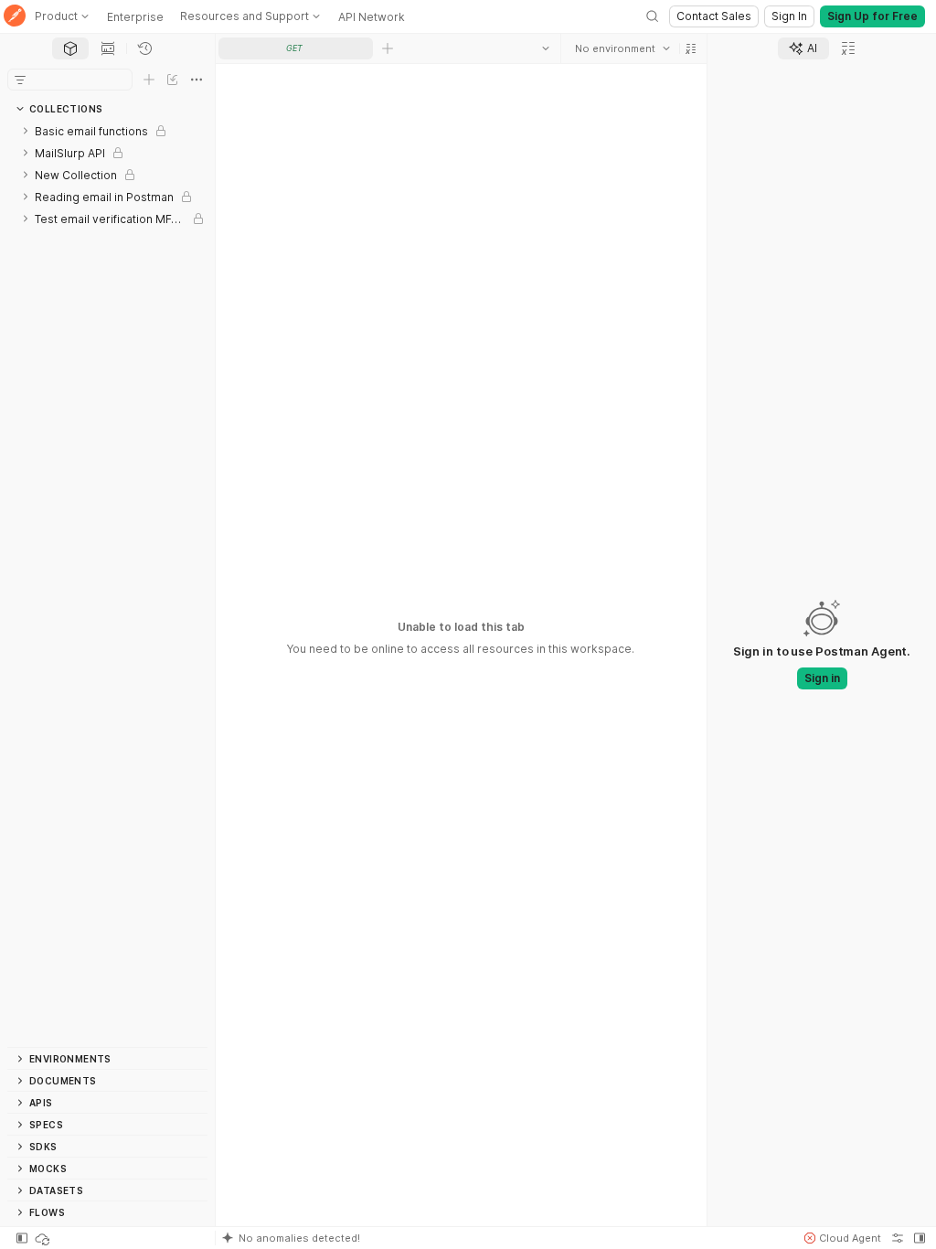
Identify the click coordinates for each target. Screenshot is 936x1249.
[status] (44, 1238)
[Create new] (149, 80)
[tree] (107, 583)
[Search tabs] (546, 48)
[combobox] (622, 48)
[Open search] (653, 16)
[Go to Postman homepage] (15, 17)
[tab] (70, 48)
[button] (691, 48)
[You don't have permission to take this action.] (388, 48)
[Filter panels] (20, 79)
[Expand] (25, 130)
